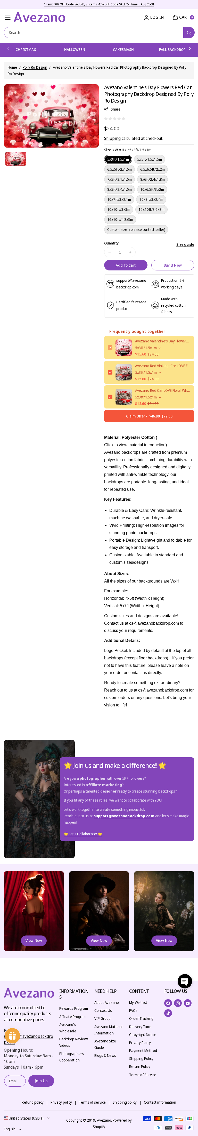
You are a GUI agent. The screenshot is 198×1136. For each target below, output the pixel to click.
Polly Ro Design (35, 67)
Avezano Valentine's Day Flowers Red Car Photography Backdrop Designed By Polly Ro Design (163, 341)
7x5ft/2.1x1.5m (119, 179)
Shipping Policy (141, 1058)
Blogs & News (105, 1055)
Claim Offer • (149, 416)
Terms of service (92, 1102)
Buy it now (173, 265)
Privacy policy (61, 1102)
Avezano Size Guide (105, 1044)
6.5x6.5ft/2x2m (152, 169)
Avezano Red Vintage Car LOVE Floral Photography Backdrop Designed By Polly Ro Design (163, 365)
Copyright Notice (142, 1034)
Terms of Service (142, 1074)
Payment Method (143, 1050)
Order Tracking (141, 1018)
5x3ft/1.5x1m (118, 159)
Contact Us (103, 1010)
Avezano (104, 1120)
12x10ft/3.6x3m (151, 209)
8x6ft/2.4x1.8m (152, 179)
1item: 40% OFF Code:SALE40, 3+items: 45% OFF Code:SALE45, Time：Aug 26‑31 (99, 4)
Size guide (185, 244)
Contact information (160, 1102)
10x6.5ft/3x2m (152, 189)
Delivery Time (140, 1026)
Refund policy (32, 1102)
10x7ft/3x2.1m (119, 199)
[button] (8, 17)
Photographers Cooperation (71, 1056)
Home (12, 67)
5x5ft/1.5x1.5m (149, 159)
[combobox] (99, 32)
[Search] (189, 32)
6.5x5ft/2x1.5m (119, 169)
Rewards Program (73, 1008)
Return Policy (139, 1066)
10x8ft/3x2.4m (151, 199)
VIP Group (102, 1018)
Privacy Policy (140, 1042)
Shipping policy (125, 1102)
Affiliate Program (73, 1016)
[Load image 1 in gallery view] (15, 159)
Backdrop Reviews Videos (74, 1042)
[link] (83, 834)
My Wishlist (138, 1002)
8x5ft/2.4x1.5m (119, 189)
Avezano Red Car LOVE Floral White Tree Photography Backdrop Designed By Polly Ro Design (163, 390)
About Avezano (106, 1002)
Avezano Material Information (108, 1029)
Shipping (112, 138)
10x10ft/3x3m (118, 209)
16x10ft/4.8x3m (120, 219)
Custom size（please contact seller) (136, 229)
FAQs (133, 1010)
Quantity (111, 243)
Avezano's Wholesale (67, 1027)
